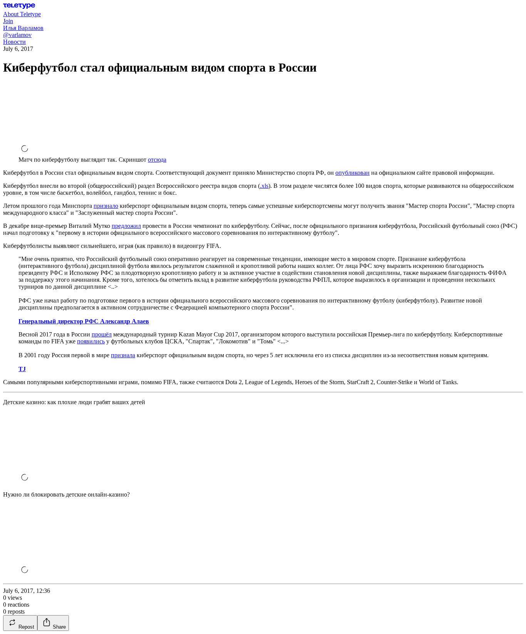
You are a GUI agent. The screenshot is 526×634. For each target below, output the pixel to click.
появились (91, 341)
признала (123, 355)
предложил (126, 225)
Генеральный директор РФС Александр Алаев (83, 321)
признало (106, 205)
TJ (22, 369)
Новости (14, 41)
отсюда (157, 159)
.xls (264, 185)
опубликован (352, 172)
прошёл (102, 334)
